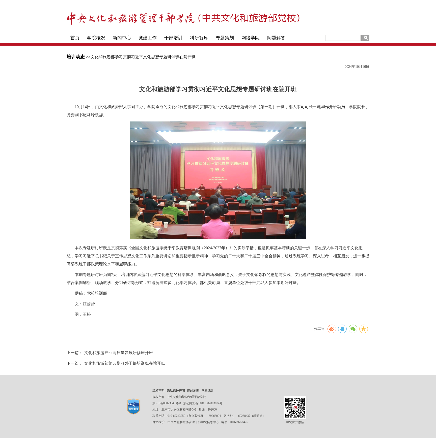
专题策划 (225, 37)
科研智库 (199, 37)
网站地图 (193, 390)
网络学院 (250, 37)
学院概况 (96, 37)
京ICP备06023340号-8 (166, 403)
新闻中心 (122, 37)
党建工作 (148, 37)
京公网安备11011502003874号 (203, 403)
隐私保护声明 (176, 390)
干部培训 (173, 37)
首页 (74, 37)
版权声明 (158, 390)
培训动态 (76, 56)
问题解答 (276, 37)
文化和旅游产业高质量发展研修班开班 (118, 353)
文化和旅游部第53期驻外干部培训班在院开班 (124, 363)
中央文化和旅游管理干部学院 (186, 397)
